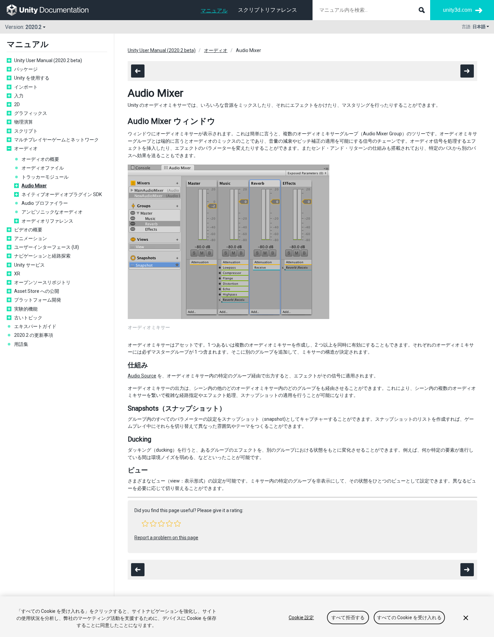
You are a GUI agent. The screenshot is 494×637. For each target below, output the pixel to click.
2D (17, 104)
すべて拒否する (348, 617)
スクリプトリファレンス (267, 10)
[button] (145, 523)
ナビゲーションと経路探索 (42, 256)
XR (17, 273)
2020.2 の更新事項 (33, 335)
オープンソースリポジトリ (42, 282)
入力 (19, 95)
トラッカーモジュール (45, 177)
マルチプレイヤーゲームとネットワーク (56, 139)
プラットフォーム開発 (37, 300)
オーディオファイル (43, 168)
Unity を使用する (31, 78)
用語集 (21, 344)
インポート (26, 87)
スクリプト (26, 131)
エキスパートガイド (35, 326)
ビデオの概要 (28, 229)
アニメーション (30, 238)
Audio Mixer (34, 185)
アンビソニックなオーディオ (52, 212)
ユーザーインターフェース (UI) (46, 247)
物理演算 (23, 122)
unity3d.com (457, 10)
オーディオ (26, 148)
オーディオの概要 (40, 159)
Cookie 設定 (301, 617)
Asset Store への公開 (36, 291)
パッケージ (26, 69)
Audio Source (142, 375)
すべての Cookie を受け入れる (409, 617)
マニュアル (214, 10)
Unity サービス (29, 265)
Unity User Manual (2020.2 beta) (48, 60)
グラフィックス (30, 113)
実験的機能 (26, 309)
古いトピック (28, 317)
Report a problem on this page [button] (166, 537)
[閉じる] (466, 617)
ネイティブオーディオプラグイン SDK (62, 194)
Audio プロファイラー (45, 203)
